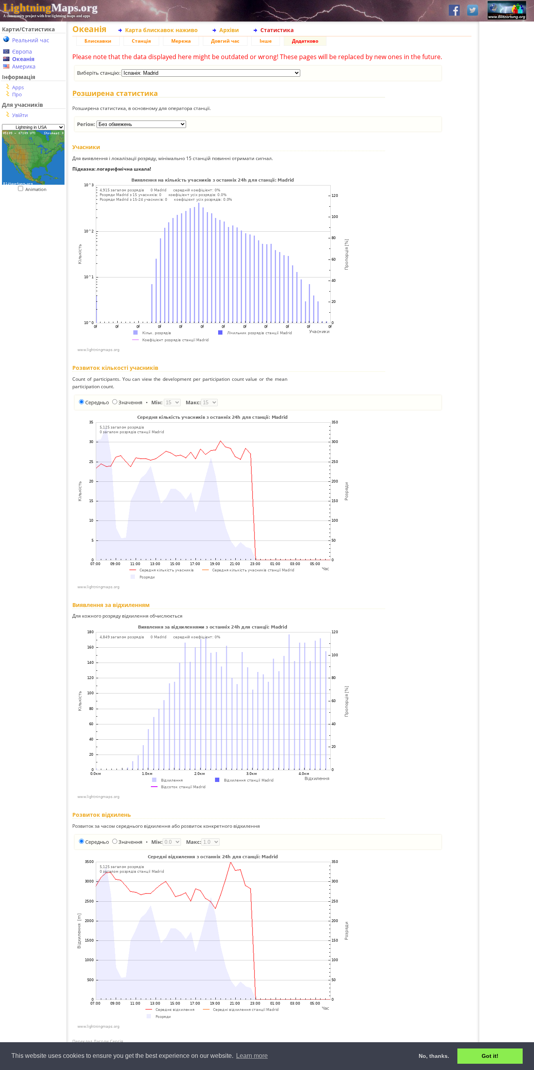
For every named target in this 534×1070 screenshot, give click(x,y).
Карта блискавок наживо (161, 30)
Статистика (277, 30)
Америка (24, 66)
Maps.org (50, 7)
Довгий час (225, 41)
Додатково (305, 41)
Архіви (229, 30)
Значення (130, 402)
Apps (18, 87)
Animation (37, 189)
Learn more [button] (252, 1055)
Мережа (181, 41)
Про (17, 94)
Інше (266, 41)
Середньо (97, 402)
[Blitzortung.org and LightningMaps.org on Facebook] (454, 11)
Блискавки (97, 41)
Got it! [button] (490, 1056)
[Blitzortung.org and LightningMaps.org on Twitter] (472, 11)
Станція (141, 41)
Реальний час (30, 40)
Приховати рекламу (507, 270)
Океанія (23, 59)
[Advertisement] (30, 240)
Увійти (20, 115)
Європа (22, 51)
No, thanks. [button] (434, 1056)
